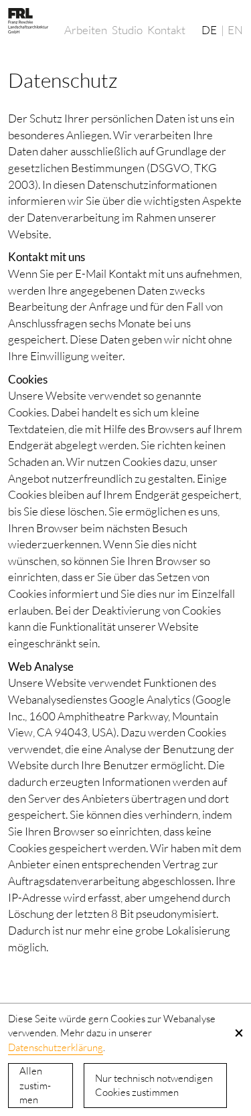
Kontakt (166, 30)
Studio (127, 30)
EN (235, 30)
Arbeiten (85, 30)
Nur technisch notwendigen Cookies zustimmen (154, 1085)
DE (209, 30)
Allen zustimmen (35, 1085)
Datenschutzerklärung (55, 1047)
